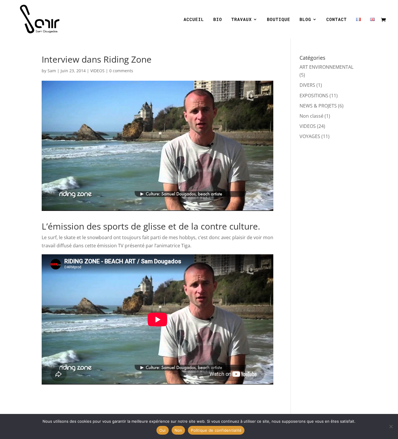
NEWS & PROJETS (318, 106)
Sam (51, 70)
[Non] (391, 426)
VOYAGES (310, 136)
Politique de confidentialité (216, 430)
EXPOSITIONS (314, 95)
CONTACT (336, 19)
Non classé (311, 116)
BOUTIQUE (278, 19)
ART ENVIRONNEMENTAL (326, 67)
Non (178, 430)
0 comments (121, 70)
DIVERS (307, 85)
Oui (162, 430)
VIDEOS (97, 70)
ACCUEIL (194, 19)
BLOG (305, 19)
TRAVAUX (241, 19)
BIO (217, 19)
